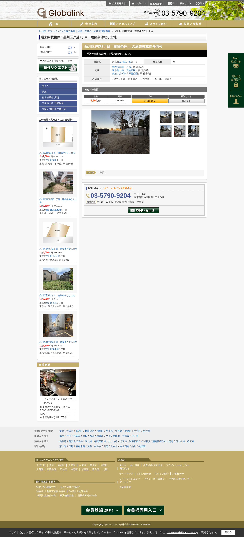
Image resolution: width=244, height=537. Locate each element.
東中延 (55, 349)
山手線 (62, 441)
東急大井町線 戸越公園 (54, 109)
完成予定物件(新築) (70, 487)
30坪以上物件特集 (78, 491)
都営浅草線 (118, 67)
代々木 (134, 436)
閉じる (228, 532)
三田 (68, 436)
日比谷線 (180, 441)
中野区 (137, 431)
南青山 (100, 436)
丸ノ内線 (113, 441)
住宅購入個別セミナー (180, 479)
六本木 (125, 436)
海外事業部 (125, 487)
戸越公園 (133, 73)
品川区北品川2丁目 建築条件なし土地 (58, 249)
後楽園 (141, 446)
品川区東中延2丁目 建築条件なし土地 (58, 342)
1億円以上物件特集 (46, 495)
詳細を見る (150, 101)
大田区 (39, 469)
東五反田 (56, 209)
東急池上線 (118, 70)
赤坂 (85, 436)
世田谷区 (89, 431)
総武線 (190, 441)
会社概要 (134, 465)
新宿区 (79, 431)
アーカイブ (125, 482)
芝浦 (108, 436)
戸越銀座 (130, 70)
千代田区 (41, 465)
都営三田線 (100, 441)
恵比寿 (116, 436)
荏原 (54, 303)
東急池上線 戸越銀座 (53, 103)
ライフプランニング (129, 479)
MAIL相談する (236, 60)
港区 (61, 431)
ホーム (122, 465)
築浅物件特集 (67, 495)
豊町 (54, 160)
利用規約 (124, 468)
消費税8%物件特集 (87, 495)
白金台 (97, 446)
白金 (92, 436)
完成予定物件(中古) (46, 487)
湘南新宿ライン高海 (162, 441)
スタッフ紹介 (162, 473)
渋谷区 (69, 431)
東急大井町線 (119, 73)
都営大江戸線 (76, 441)
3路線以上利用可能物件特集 (50, 491)
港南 (61, 436)
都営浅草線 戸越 (50, 97)
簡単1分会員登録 (236, 78)
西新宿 (76, 436)
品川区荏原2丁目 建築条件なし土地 (57, 295)
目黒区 (100, 431)
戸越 (128, 61)
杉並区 (146, 431)
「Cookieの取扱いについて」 (181, 532)
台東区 (82, 465)
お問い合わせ (144, 473)
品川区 (122, 61)
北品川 (55, 256)
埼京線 (123, 441)
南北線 (88, 441)
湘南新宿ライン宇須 (139, 441)
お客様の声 (236, 96)
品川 (133, 446)
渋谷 (89, 446)
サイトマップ (126, 473)
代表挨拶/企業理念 (152, 465)
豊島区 (128, 431)
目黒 (106, 446)
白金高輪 (124, 446)
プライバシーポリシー (177, 465)
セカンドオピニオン (154, 479)
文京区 (118, 431)
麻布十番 (80, 446)
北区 (105, 469)
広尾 (71, 446)
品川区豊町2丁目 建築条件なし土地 (57, 152)
